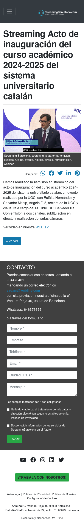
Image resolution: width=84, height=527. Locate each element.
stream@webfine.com (23, 290)
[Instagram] (43, 461)
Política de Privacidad (24, 418)
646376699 (32, 309)
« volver (12, 240)
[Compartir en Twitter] (60, 174)
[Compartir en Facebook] (51, 174)
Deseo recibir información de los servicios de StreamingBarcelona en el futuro (38, 427)
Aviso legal (13, 494)
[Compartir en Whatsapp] (42, 174)
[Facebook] (33, 461)
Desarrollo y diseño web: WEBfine (42, 518)
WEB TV (42, 226)
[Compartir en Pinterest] (77, 174)
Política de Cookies (64, 494)
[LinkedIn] (52, 461)
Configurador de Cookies (42, 498)
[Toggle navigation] (9, 11)
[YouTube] (23, 461)
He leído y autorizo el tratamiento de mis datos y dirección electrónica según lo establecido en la (41, 413)
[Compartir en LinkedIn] (68, 174)
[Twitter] (61, 461)
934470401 (15, 279)
